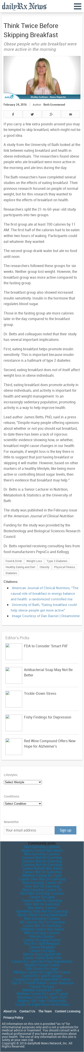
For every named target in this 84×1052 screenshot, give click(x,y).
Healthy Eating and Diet (20, 567)
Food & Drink (14, 561)
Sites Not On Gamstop (42, 886)
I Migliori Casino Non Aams (42, 929)
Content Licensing (67, 1011)
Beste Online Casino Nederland (42, 914)
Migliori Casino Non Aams (42, 850)
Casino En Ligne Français (42, 975)
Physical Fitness (64, 567)
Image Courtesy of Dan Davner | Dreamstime (46, 616)
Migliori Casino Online (42, 964)
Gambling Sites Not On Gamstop (42, 911)
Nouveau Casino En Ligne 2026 (42, 997)
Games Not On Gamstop (42, 871)
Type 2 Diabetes (57, 561)
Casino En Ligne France (42, 939)
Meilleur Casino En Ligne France (42, 993)
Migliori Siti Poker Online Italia (42, 1000)
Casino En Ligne (42, 896)
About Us (9, 1011)
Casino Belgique (42, 947)
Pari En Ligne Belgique (42, 943)
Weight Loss (34, 561)
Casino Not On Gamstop (42, 925)
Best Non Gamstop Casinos (42, 893)
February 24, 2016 (15, 105)
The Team (45, 1011)
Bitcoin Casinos (42, 936)
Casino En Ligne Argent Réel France (42, 979)
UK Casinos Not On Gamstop (42, 921)
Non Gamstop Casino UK (42, 882)
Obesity (45, 567)
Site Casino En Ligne (42, 968)
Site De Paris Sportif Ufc (42, 954)
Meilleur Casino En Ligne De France (42, 972)
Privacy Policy (13, 1017)
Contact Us (27, 1011)
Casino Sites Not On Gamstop (42, 879)
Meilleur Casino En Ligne (42, 875)
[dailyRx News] (24, 6)
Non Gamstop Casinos (42, 846)
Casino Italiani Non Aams (42, 868)
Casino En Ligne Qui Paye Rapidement (42, 961)
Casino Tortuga (42, 986)
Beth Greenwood (54, 105)
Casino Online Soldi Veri (42, 957)
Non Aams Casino (42, 907)
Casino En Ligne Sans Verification (42, 1004)
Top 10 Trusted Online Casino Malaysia (42, 982)
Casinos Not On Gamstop (42, 857)
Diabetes (11, 573)
